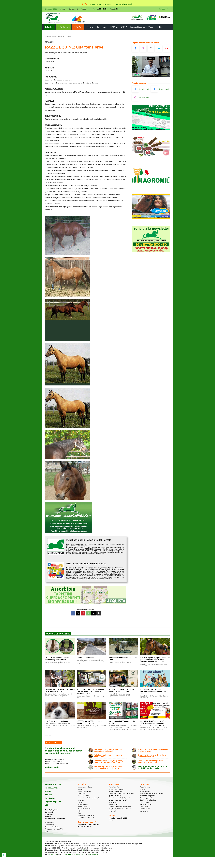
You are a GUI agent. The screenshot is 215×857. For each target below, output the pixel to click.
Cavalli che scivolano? (86, 658)
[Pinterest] (83, 613)
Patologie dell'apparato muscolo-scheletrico (108, 756)
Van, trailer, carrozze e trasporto (120, 809)
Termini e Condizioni (52, 827)
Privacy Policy (49, 822)
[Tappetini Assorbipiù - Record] (86, 594)
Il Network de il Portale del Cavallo (86, 563)
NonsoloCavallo (144, 89)
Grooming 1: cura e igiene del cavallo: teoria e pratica (154, 750)
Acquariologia (144, 791)
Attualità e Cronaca (84, 791)
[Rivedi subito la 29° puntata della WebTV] (123, 710)
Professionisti (113, 804)
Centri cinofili (144, 802)
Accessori (143, 789)
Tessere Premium (53, 784)
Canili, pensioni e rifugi (148, 800)
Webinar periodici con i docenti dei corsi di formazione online (153, 767)
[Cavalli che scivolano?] (91, 646)
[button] (164, 9)
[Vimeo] (158, 48)
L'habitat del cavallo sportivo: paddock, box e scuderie (150, 761)
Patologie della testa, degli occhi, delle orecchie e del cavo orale (108, 761)
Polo (79, 811)
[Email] (93, 613)
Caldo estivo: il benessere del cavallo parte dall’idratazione (60, 690)
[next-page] (50, 734)
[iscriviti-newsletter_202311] (151, 251)
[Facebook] (73, 613)
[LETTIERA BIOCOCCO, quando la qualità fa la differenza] (91, 710)
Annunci (48, 795)
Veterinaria (112, 811)
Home (47, 37)
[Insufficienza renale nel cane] (60, 710)
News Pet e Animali (84, 809)
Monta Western (83, 806)
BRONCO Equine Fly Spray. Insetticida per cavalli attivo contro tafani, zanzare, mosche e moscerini (155, 660)
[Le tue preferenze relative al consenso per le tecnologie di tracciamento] (4, 855)
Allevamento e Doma (64, 37)
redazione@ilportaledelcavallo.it (72, 854)
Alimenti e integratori (116, 789)
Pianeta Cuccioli (163, 89)
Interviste (81, 800)
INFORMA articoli (83, 796)
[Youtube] (166, 48)
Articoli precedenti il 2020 (118, 818)
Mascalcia (112, 802)
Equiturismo (82, 793)
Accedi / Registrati (51, 810)
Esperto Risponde (53, 802)
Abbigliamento (114, 787)
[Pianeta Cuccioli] (154, 89)
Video (47, 805)
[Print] (98, 613)
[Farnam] (151, 218)
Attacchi (80, 789)
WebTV (48, 791)
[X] (78, 613)
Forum (111, 820)
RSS (46, 831)
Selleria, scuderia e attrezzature (120, 806)
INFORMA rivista (52, 788)
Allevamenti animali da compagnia (151, 793)
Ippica (80, 802)
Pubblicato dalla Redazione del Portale (88, 539)
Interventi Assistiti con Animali (88, 798)
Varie (79, 813)
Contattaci (49, 812)
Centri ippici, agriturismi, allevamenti (121, 793)
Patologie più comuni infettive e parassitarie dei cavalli (108, 750)
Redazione (49, 814)
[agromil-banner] (151, 189)
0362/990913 (52, 854)
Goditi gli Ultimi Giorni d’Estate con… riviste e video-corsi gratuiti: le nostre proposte (91, 691)
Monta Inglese (83, 804)
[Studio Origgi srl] (151, 129)
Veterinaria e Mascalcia (86, 815)
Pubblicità (48, 816)
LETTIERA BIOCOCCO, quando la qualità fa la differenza (89, 722)
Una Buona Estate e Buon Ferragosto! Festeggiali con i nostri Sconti (154, 691)
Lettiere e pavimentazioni (118, 800)
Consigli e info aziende (58, 634)
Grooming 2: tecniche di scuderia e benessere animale (153, 756)
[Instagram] (143, 48)
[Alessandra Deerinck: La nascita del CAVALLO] (123, 646)
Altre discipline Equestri (86, 817)
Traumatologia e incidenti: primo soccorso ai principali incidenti (108, 767)
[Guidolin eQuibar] (151, 159)
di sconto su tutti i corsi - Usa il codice (107, 4)
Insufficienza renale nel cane (56, 721)
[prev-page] (46, 734)
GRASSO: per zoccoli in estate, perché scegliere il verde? (57, 659)
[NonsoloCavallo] (135, 89)
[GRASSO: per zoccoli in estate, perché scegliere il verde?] (60, 646)
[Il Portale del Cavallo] (54, 18)
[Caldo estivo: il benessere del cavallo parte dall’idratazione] (60, 678)
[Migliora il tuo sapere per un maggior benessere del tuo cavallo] (123, 678)
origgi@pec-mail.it (94, 854)
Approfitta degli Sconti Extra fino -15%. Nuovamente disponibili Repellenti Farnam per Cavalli (153, 723)
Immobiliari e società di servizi (119, 798)
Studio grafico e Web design (55, 818)
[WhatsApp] (88, 613)
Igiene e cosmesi (115, 796)
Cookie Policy (49, 824)
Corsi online (50, 798)
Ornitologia (144, 806)
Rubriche (53, 37)
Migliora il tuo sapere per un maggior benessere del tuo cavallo (123, 690)
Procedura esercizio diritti (54, 829)
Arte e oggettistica (115, 791)
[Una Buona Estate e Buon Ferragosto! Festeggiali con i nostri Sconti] (155, 678)
